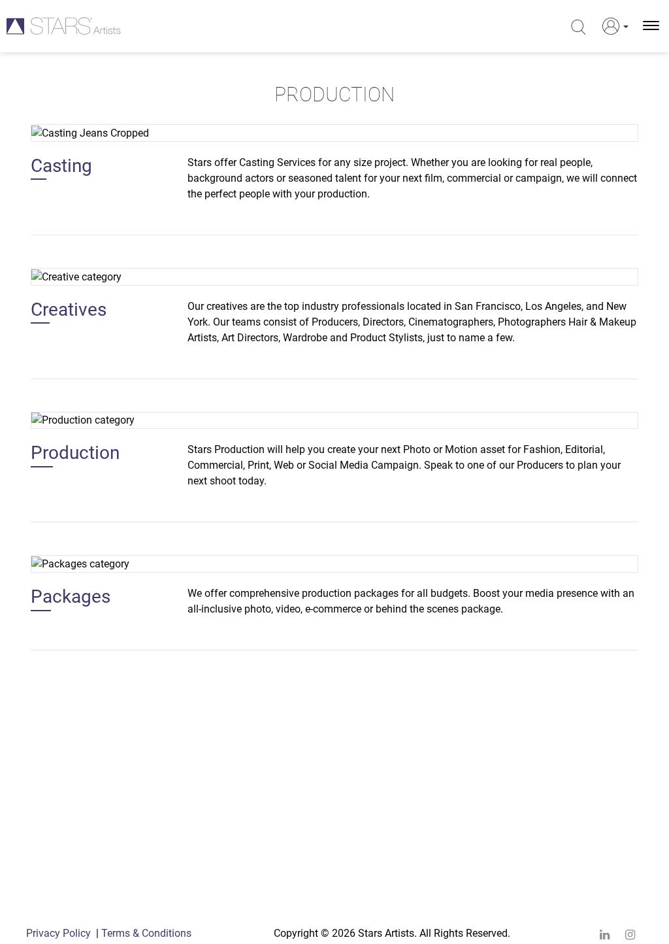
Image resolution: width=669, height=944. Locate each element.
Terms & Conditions (146, 933)
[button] (612, 26)
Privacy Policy (58, 933)
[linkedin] (605, 934)
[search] (578, 27)
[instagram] (630, 934)
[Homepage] (64, 26)
